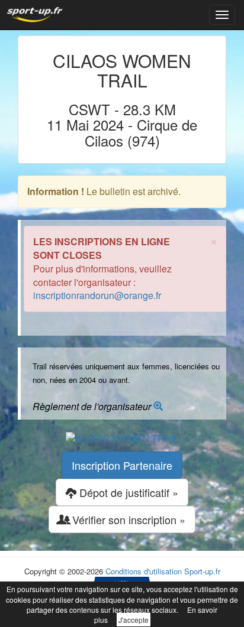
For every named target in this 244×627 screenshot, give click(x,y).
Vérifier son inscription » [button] (127, 519)
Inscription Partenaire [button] (122, 465)
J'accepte (133, 620)
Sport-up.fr (202, 571)
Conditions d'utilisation (143, 571)
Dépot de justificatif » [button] (127, 492)
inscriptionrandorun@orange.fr (97, 295)
